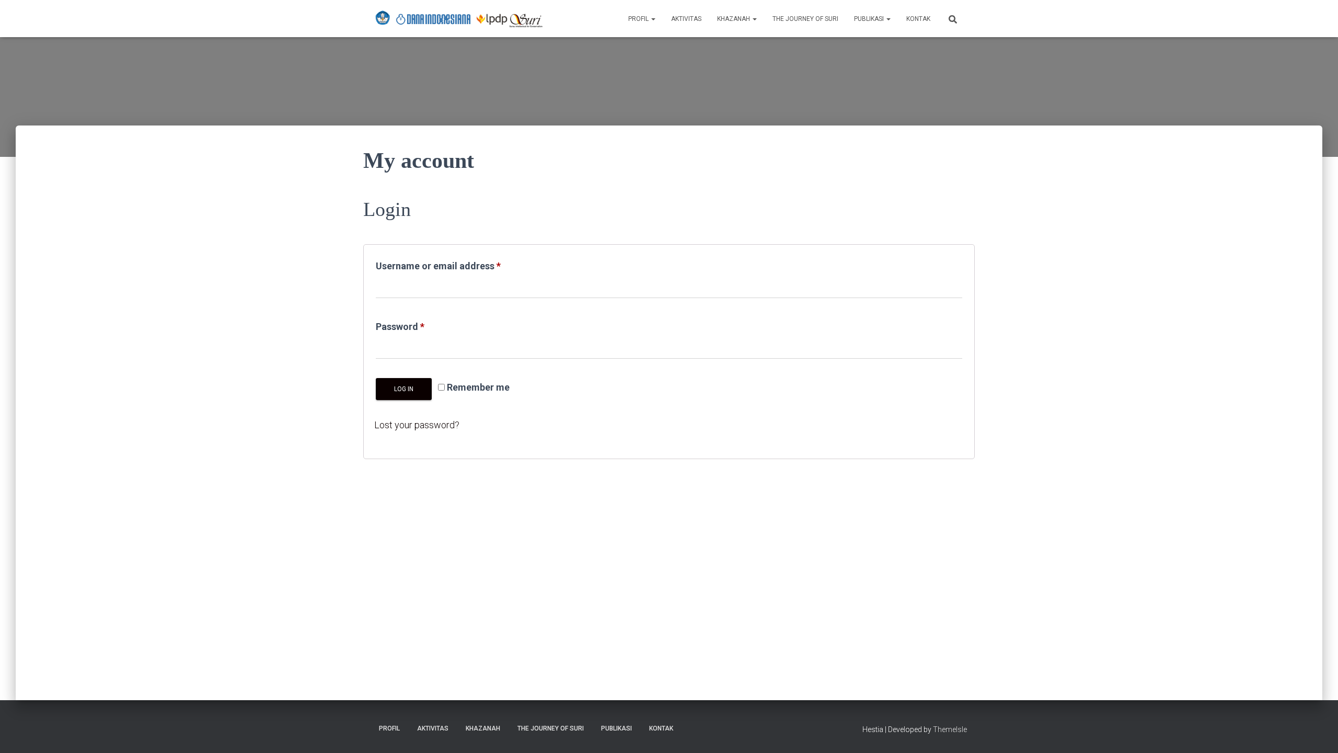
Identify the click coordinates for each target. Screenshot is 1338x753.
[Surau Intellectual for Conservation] (459, 19)
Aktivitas (686, 18)
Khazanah (734, 18)
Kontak (918, 18)
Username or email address (457, 265)
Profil (639, 18)
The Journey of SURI (805, 18)
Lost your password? (416, 424)
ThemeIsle (950, 729)
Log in (403, 389)
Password (419, 326)
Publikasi (869, 18)
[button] (652, 18)
